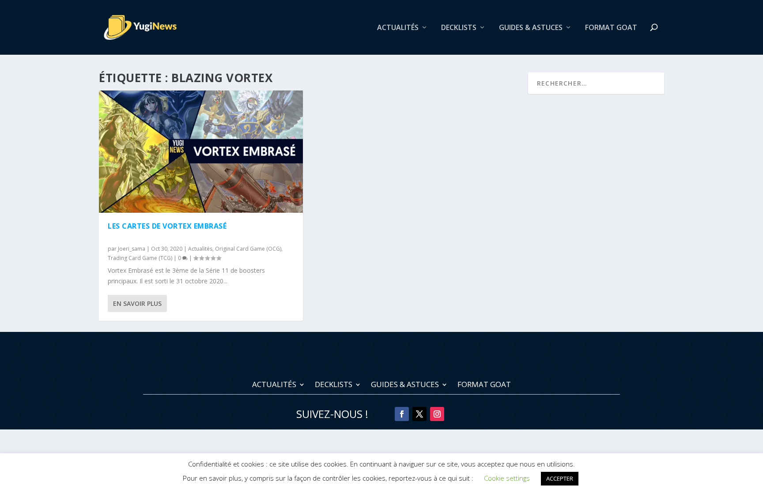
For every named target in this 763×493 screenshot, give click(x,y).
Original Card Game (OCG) (248, 248)
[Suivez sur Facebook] (402, 414)
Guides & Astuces (531, 28)
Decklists (458, 28)
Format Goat (611, 28)
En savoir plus (137, 303)
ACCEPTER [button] (559, 478)
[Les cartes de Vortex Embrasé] (201, 151)
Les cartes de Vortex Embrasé (167, 226)
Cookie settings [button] (507, 478)
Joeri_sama (131, 248)
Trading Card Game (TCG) (140, 258)
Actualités (398, 28)
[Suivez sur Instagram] (437, 414)
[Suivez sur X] (419, 414)
